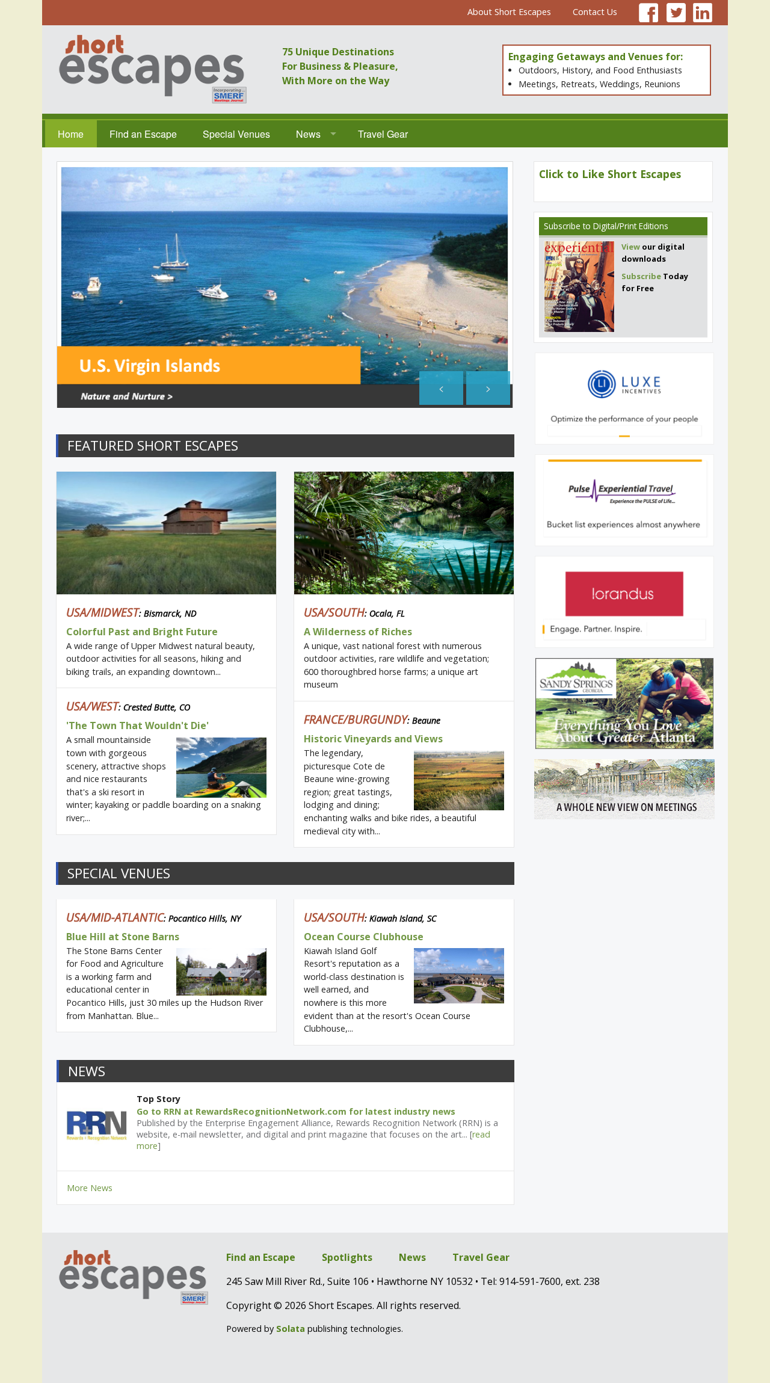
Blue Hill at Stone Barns (122, 936)
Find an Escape (143, 134)
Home (71, 134)
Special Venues (236, 134)
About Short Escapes (509, 11)
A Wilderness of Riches (358, 631)
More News (89, 1188)
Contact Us (595, 11)
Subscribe (562, 226)
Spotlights (347, 1257)
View (630, 246)
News (308, 134)
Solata (290, 1328)
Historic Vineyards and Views (373, 738)
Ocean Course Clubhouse (364, 936)
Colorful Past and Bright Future (142, 631)
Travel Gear (383, 134)
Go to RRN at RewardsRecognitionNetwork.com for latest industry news (296, 1111)
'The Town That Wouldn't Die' (137, 725)
